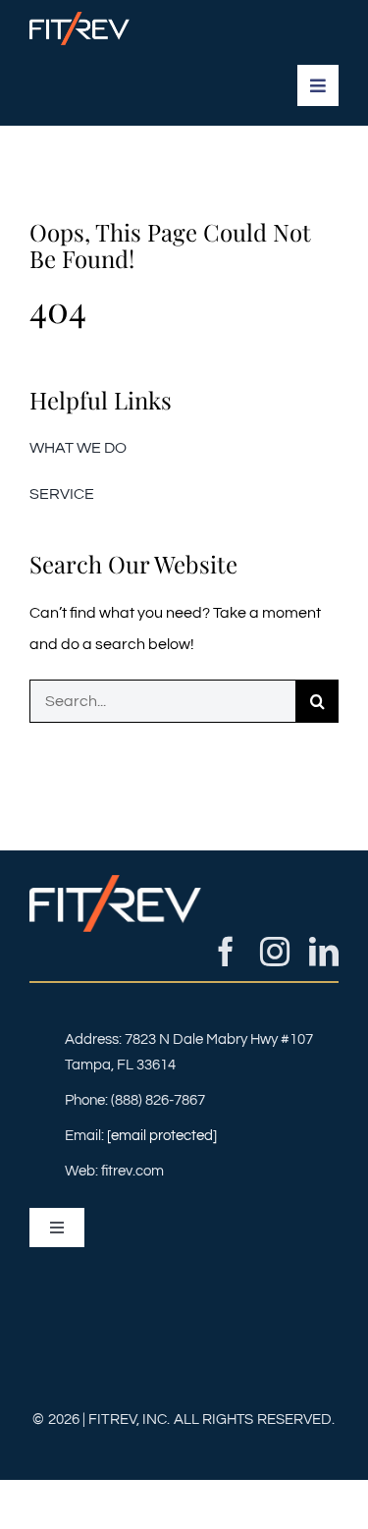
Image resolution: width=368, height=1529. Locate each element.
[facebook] (225, 951)
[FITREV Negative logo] (79, 19)
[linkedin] (324, 951)
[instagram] (274, 951)
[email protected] (162, 1135)
